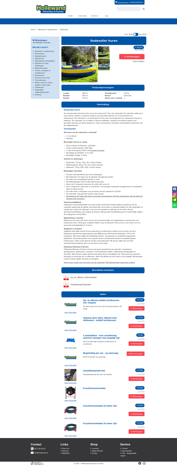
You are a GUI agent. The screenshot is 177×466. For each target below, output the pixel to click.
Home (70, 16)
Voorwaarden (127, 451)
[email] (174, 200)
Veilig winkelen (97, 451)
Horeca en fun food (42, 78)
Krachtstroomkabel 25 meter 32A (100, 423)
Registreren (139, 2)
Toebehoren (39, 87)
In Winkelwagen (132, 56)
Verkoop (38, 95)
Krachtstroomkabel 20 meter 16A (100, 406)
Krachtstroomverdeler (94, 388)
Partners (65, 451)
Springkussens (40, 56)
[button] (63, 64)
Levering (95, 448)
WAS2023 (66, 453)
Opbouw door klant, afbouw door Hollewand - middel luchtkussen (100, 319)
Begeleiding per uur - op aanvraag (100, 353)
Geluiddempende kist (94, 370)
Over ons (82, 16)
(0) (123, 2)
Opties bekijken (138, 61)
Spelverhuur (39, 58)
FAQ (106, 16)
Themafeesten (40, 80)
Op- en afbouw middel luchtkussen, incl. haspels (101, 301)
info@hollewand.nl (41, 453)
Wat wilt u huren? (40, 47)
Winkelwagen (41, 40)
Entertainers (39, 75)
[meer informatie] (70, 304)
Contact (94, 16)
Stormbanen (39, 54)
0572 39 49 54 (39, 449)
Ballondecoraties (41, 68)
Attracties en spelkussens (47, 29)
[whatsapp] (174, 205)
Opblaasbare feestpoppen (45, 61)
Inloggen (133, 2)
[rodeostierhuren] (79, 64)
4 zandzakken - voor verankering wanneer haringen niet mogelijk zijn (101, 336)
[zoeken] (144, 9)
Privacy (94, 453)
